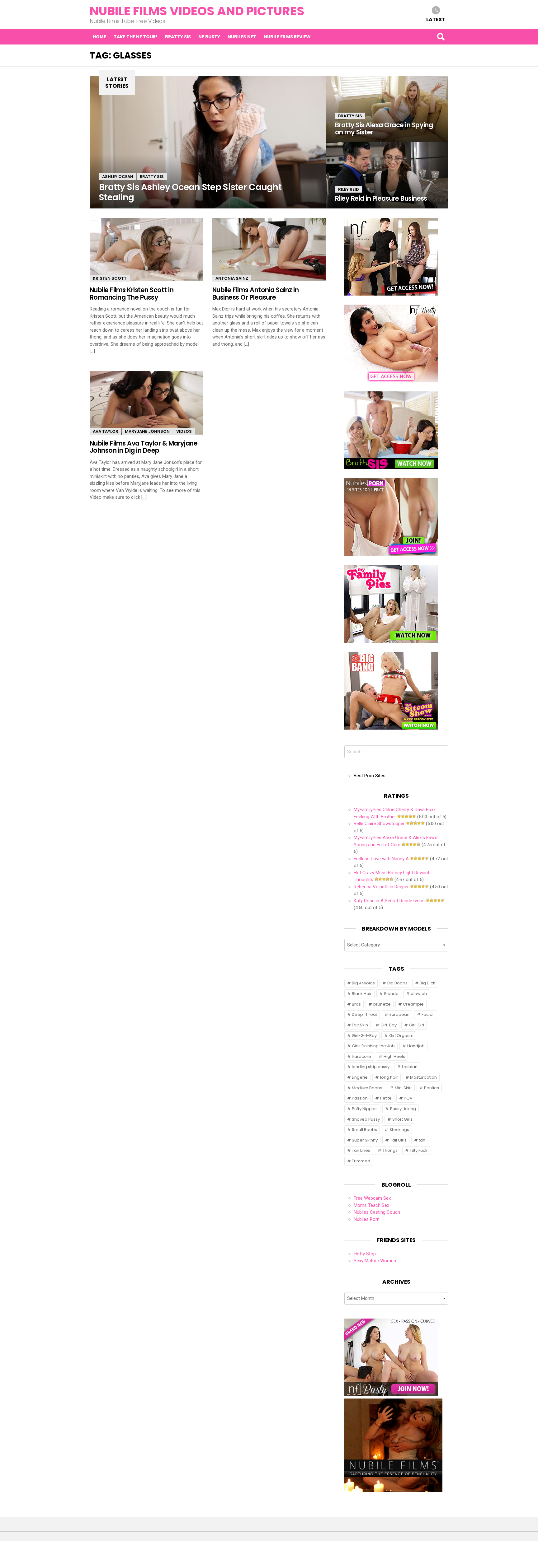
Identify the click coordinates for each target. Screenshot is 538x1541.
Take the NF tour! (136, 37)
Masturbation (423, 1077)
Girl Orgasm (401, 1036)
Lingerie (360, 1077)
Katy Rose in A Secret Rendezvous (389, 901)
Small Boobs (364, 1129)
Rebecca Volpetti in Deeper (381, 887)
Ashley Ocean (117, 177)
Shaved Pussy (366, 1119)
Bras (356, 1004)
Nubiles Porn (367, 1219)
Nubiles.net (242, 37)
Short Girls (402, 1119)
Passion (360, 1098)
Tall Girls (398, 1140)
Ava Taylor (105, 431)
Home (99, 37)
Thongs (390, 1150)
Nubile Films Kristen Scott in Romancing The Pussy (131, 293)
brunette (382, 1004)
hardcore (361, 1056)
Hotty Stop (365, 1254)
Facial (427, 1014)
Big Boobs (397, 983)
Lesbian (410, 1067)
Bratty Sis (178, 37)
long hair (389, 1077)
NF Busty (209, 37)
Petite (386, 1098)
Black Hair (362, 994)
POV (408, 1098)
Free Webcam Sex (372, 1198)
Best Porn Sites (369, 775)
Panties (431, 1088)
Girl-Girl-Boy (364, 1036)
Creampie (413, 1004)
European (399, 1014)
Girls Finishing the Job (373, 1046)
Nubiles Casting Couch (377, 1212)
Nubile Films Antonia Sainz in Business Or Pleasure (255, 293)
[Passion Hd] (393, 1490)
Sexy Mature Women (375, 1260)
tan (422, 1140)
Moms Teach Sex (371, 1205)
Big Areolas (363, 983)
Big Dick (427, 983)
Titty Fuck (418, 1150)
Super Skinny (365, 1140)
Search (440, 36)
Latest (435, 19)
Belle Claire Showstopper (379, 823)
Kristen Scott (110, 278)
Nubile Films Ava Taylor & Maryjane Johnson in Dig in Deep (143, 447)
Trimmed (361, 1161)
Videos (184, 431)
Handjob (416, 1046)
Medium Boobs (367, 1088)
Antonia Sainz (231, 278)
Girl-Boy (388, 1025)
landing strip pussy (370, 1067)
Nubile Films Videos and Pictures (197, 11)
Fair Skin (360, 1025)
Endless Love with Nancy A (381, 859)
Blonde (391, 994)
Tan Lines (361, 1150)
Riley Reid (348, 189)
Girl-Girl (416, 1025)
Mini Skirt (403, 1088)
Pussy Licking (403, 1109)
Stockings (399, 1129)
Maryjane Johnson (147, 431)
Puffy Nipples (365, 1109)
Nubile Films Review (287, 37)
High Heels (394, 1056)
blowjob (419, 994)
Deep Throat (364, 1014)
